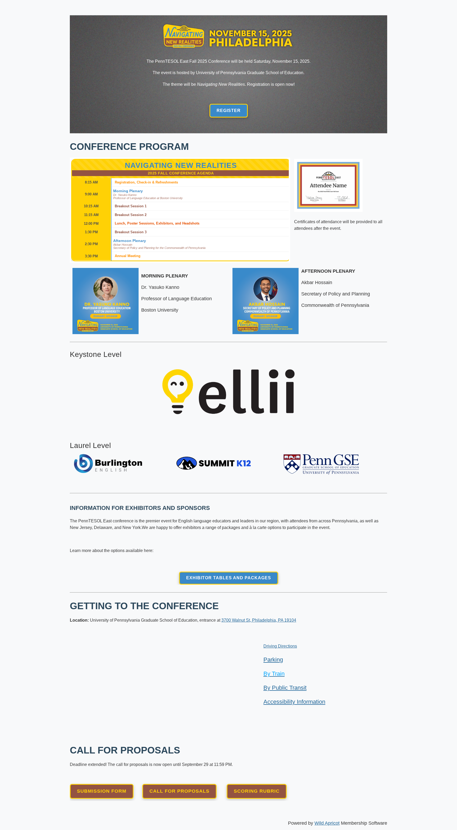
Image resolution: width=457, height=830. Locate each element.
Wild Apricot (327, 823)
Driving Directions (280, 646)
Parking (273, 659)
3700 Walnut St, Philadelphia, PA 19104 (258, 620)
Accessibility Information (294, 701)
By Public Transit (285, 687)
